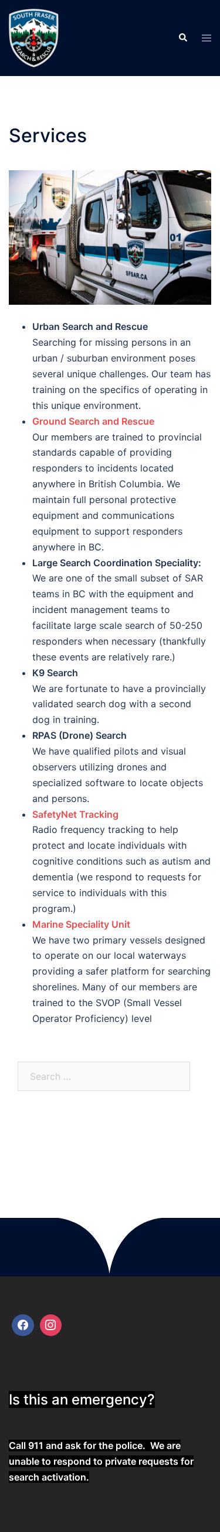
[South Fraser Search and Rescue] (34, 37)
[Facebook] (23, 1325)
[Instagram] (51, 1325)
